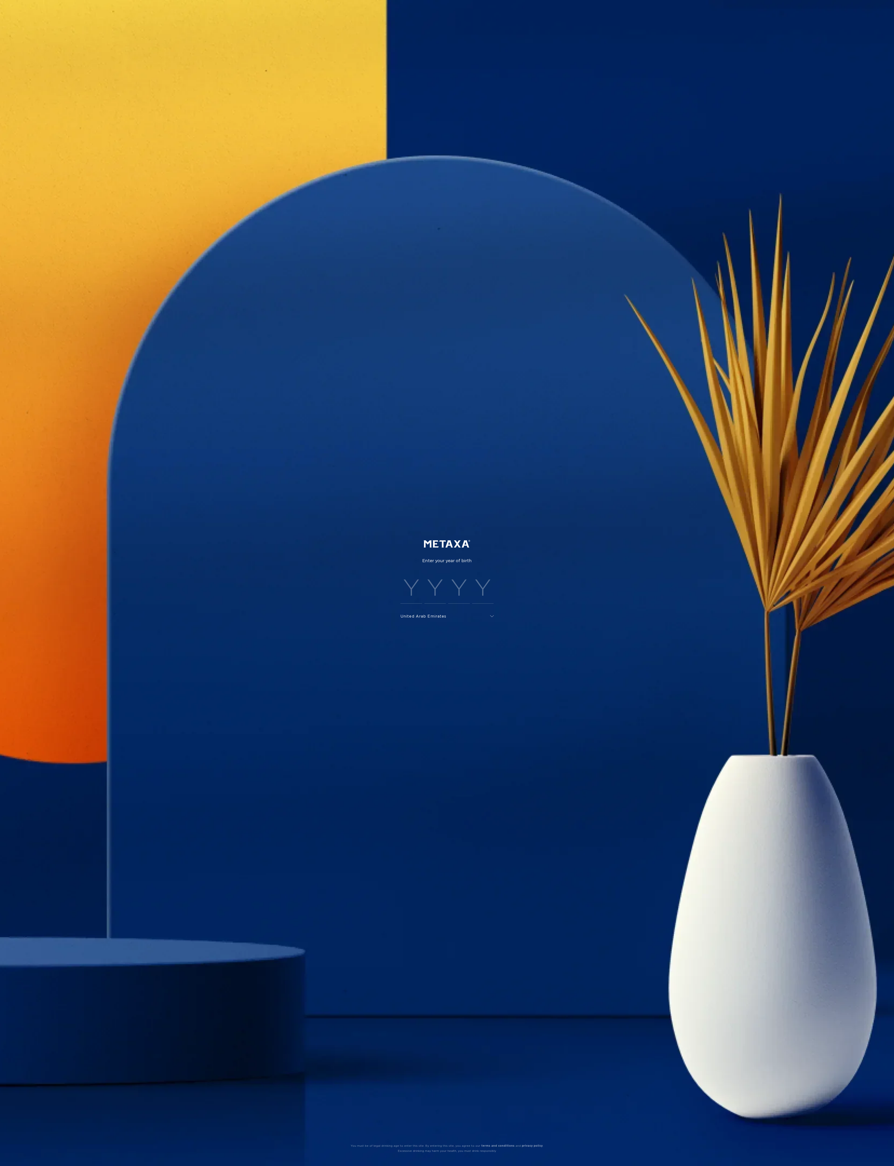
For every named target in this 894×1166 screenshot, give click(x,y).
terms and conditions (498, 1146)
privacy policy (532, 1146)
